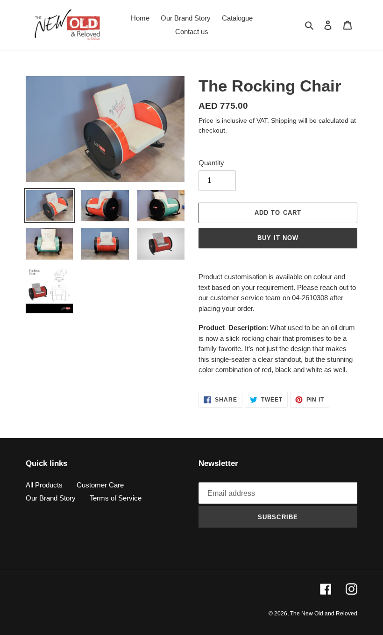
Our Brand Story (51, 498)
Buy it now (277, 237)
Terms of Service (116, 498)
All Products (44, 485)
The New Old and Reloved (323, 613)
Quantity (211, 163)
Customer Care (100, 485)
